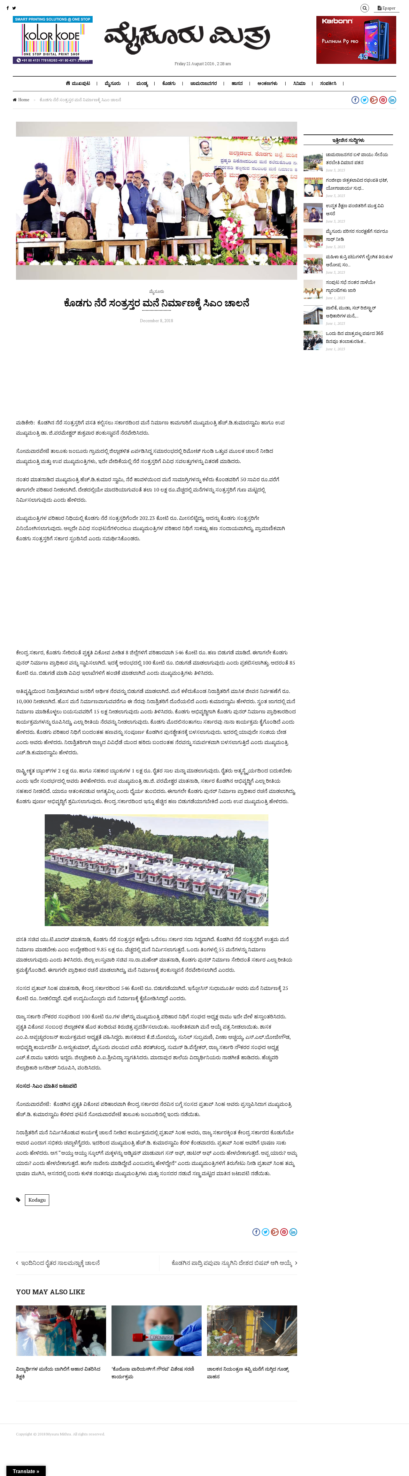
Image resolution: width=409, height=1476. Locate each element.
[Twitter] (14, 8)
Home (23, 100)
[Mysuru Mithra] (188, 47)
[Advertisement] (156, 372)
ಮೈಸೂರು (113, 83)
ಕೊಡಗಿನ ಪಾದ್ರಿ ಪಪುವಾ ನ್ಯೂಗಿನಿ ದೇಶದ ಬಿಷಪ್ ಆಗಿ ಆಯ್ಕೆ (232, 1263)
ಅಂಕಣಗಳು (268, 83)
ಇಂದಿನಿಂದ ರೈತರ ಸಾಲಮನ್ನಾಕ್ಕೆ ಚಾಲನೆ (60, 1263)
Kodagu (37, 1199)
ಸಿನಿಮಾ (299, 83)
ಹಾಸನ (237, 83)
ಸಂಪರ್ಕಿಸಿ (328, 83)
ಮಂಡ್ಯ (142, 83)
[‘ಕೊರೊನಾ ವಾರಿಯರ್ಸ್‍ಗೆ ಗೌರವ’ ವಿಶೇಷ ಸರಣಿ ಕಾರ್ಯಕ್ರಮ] (157, 1354)
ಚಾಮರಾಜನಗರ (203, 83)
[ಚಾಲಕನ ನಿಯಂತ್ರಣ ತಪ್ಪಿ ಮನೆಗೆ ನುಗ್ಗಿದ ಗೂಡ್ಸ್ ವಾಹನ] (252, 1354)
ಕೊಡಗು (169, 83)
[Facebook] (7, 8)
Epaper (389, 8)
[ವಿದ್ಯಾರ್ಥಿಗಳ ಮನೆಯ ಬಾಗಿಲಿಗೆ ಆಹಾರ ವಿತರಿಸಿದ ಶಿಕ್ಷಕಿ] (61, 1354)
